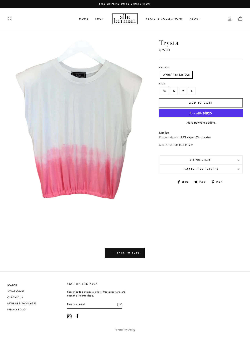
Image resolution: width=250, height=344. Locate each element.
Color (164, 67)
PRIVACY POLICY (17, 309)
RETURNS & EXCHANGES (21, 303)
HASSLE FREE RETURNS (201, 169)
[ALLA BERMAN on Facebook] (77, 316)
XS (164, 91)
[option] (125, 4)
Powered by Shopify (125, 329)
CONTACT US (15, 297)
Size (162, 83)
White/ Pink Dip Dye (176, 75)
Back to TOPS (127, 252)
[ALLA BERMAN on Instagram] (69, 316)
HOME (84, 18)
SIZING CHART (201, 160)
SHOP (99, 18)
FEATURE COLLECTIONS (164, 18)
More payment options (200, 122)
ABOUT (195, 18)
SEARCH (12, 285)
